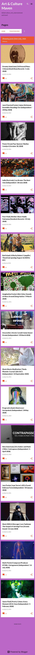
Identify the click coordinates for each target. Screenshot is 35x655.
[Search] (27, 4)
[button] (31, 78)
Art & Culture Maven (12, 6)
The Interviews (14, 31)
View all (4, 41)
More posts (17, 624)
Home (3, 31)
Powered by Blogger (19, 652)
